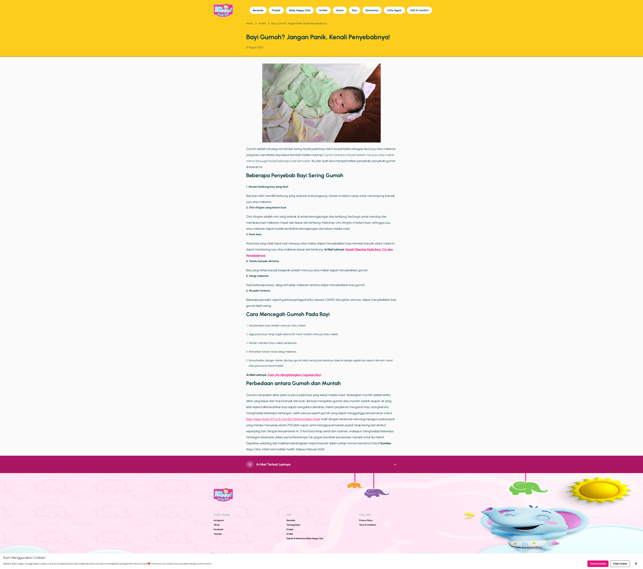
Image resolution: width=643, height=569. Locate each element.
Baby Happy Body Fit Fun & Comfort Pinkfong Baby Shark (283, 419)
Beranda (258, 10)
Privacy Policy (366, 520)
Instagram (219, 520)
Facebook (218, 529)
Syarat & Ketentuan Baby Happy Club (305, 538)
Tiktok (217, 525)
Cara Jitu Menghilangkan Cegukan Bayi (294, 375)
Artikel (323, 10)
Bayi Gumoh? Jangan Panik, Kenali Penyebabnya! (299, 23)
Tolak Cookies (620, 563)
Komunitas (372, 10)
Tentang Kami (293, 525)
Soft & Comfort (419, 10)
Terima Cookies (598, 563)
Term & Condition (367, 525)
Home (249, 23)
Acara (339, 10)
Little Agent (394, 10)
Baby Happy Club (299, 10)
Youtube (218, 534)
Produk (276, 10)
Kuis (354, 10)
